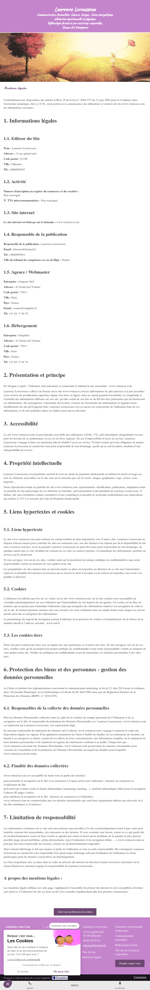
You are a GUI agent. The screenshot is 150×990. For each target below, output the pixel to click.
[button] (7, 983)
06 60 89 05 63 (91, 940)
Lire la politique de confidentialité (23, 959)
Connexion (140, 977)
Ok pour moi (61, 971)
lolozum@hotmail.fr (94, 945)
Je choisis (23, 971)
